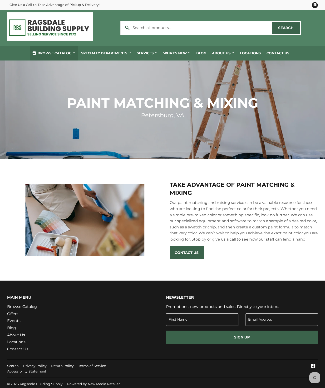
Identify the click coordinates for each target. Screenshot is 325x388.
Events (13, 320)
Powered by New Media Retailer (93, 384)
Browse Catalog (55, 53)
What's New (175, 53)
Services (146, 53)
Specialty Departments (104, 53)
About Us (221, 53)
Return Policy (62, 366)
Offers (12, 314)
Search (289, 27)
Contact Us (277, 53)
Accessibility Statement (26, 371)
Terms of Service (92, 366)
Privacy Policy (35, 366)
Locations (250, 53)
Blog (201, 53)
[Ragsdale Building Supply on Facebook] (313, 366)
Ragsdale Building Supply (41, 384)
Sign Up (242, 337)
